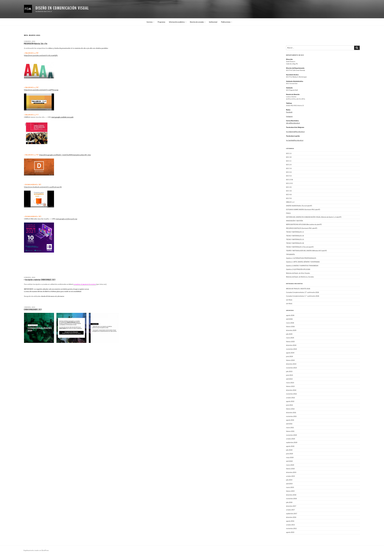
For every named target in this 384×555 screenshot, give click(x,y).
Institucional (213, 22)
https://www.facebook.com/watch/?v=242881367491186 (43, 187)
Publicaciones (225, 22)
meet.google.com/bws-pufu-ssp (66, 219)
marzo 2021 (290, 427)
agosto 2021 (290, 420)
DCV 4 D (289, 194)
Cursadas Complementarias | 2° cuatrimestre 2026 (302, 292)
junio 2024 (289, 356)
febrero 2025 (290, 341)
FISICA (288, 213)
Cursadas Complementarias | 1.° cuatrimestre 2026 (302, 296)
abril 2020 (289, 461)
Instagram (289, 116)
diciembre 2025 (291, 330)
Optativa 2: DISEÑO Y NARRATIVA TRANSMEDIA (302, 265)
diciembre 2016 (291, 517)
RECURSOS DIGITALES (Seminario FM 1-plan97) (301, 228)
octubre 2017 (290, 510)
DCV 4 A (289, 172)
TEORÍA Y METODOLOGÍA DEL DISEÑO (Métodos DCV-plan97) (306, 250)
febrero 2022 (290, 409)
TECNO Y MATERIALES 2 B (295, 243)
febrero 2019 (290, 491)
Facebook (289, 112)
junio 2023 (289, 375)
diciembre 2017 (291, 506)
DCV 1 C (288, 161)
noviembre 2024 (291, 349)
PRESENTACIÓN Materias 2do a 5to (35, 43)
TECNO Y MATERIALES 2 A (295, 239)
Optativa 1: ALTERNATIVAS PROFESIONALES (301, 258)
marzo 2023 (290, 382)
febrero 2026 (290, 326)
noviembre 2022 (291, 394)
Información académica (177, 22)
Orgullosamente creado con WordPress (36, 550)
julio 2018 (289, 502)
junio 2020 (289, 453)
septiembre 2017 (291, 513)
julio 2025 (289, 334)
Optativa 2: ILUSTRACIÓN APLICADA (298, 269)
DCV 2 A (289, 164)
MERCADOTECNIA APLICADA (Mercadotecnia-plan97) (304, 224)
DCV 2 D (289, 187)
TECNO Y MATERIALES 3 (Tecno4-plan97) (300, 247)
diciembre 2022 (291, 390)
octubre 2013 (290, 525)
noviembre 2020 (291, 435)
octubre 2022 (290, 397)
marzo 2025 (290, 338)
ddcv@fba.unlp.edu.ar (293, 123)
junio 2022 (289, 405)
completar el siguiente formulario (85, 284)
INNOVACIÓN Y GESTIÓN (294, 221)
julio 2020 (289, 450)
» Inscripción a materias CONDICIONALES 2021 (40, 279)
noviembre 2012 (291, 528)
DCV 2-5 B (289, 179)
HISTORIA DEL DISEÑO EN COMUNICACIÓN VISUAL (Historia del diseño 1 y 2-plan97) (313, 217)
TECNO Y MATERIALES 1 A (295, 232)
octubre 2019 (290, 476)
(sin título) (289, 300)
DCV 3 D (289, 191)
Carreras (149, 22)
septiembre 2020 (291, 442)
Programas (161, 22)
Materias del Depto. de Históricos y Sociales (300, 277)
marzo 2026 (290, 323)
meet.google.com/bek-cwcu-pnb (62, 117)
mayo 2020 (290, 457)
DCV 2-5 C (289, 183)
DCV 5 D (289, 198)
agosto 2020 (290, 446)
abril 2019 (289, 483)
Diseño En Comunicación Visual (62, 8)
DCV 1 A (288, 153)
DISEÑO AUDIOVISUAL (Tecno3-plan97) (299, 206)
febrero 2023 (290, 386)
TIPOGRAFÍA (290, 254)
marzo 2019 (290, 487)
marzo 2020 (290, 465)
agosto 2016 (290, 521)
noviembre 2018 (291, 498)
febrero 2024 (290, 360)
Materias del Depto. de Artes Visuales (298, 273)
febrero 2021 (290, 431)
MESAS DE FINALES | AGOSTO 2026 (298, 288)
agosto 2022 (290, 401)
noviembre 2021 (291, 416)
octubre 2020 (290, 439)
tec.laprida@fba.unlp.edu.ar (294, 140)
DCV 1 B (288, 157)
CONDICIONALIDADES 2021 (33, 309)
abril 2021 (289, 424)
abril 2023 (289, 379)
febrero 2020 (290, 468)
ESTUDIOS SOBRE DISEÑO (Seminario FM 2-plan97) (303, 209)
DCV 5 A (289, 176)
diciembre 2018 (291, 495)
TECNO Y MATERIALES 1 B (295, 236)
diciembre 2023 (291, 364)
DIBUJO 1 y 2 (290, 202)
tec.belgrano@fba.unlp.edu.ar (295, 131)
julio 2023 (289, 371)
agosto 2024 (290, 353)
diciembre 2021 (291, 412)
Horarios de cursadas (197, 22)
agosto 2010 (290, 532)
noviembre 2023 (291, 368)
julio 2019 (289, 480)
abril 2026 (289, 319)
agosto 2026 (290, 315)
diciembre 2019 (291, 472)
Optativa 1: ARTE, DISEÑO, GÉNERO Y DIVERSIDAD (303, 262)
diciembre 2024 (291, 345)
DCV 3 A (289, 168)
